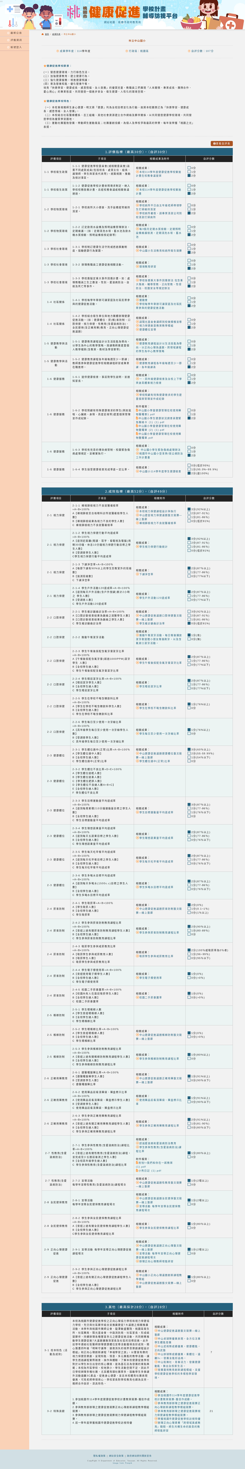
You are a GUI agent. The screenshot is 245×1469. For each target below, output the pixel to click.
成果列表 (56, 34)
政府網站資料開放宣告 (139, 1456)
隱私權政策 (99, 1456)
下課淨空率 (146, 574)
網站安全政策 (116, 1456)
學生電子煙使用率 (150, 978)
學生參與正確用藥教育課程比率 (159, 1125)
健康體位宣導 (147, 329)
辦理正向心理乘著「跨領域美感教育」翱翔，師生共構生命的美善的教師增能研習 (178, 1426)
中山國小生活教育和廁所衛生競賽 (160, 250)
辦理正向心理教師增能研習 (156, 1261)
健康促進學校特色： (59, 101)
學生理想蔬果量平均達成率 (156, 838)
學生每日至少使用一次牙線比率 (159, 733)
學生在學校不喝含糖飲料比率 (157, 708)
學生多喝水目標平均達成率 (156, 887)
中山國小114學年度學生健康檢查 (160, 471)
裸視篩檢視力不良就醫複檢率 (157, 523)
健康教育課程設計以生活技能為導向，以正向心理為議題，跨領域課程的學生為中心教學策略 (159, 347)
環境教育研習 (147, 266)
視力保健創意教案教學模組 (156, 325)
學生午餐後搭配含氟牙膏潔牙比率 (160, 663)
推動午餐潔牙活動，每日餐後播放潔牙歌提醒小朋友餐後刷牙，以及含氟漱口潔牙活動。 (159, 639)
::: (1, 27)
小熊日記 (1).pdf (150, 1170)
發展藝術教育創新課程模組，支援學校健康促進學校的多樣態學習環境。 (178, 1373)
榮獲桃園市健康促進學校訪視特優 (179, 1418)
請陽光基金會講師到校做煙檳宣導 (160, 322)
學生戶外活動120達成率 (154, 598)
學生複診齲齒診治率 (152, 623)
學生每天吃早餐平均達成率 (156, 861)
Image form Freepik (122, 1463)
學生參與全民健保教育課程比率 (159, 1228)
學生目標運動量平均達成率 (156, 812)
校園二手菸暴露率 (150, 997)
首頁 (47, 34)
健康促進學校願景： (59, 65)
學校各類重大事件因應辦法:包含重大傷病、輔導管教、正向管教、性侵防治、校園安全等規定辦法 (159, 284)
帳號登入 (16, 47)
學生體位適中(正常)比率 (154, 761)
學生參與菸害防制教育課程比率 (159, 932)
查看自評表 (223, 143)
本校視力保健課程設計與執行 (157, 511)
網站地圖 (110, 22)
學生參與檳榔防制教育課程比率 (159, 1058)
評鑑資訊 (16, 40)
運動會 (143, 300)
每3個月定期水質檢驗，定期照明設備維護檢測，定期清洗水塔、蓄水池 (159, 233)
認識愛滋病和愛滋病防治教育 (157, 1143)
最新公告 (16, 33)
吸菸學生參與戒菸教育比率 (156, 956)
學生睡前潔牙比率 (150, 686)
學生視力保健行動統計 (153, 546)
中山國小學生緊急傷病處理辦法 (160, 449)
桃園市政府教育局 (129, 22)
